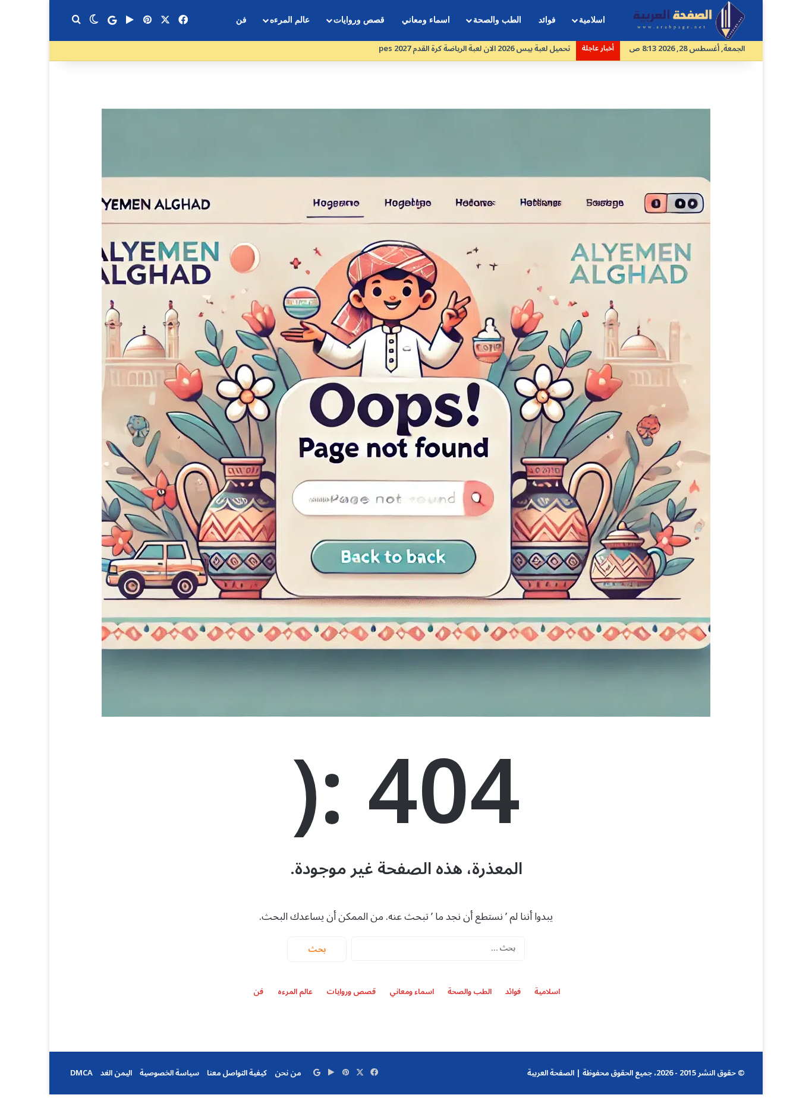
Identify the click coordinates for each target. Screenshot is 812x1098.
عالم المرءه (290, 19)
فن (241, 19)
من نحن (288, 1073)
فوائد (547, 19)
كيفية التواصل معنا (237, 1073)
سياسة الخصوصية (169, 1073)
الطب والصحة (497, 19)
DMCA (81, 1073)
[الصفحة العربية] (689, 20)
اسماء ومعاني (426, 19)
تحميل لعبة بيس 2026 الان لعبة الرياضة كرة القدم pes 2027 (474, 48)
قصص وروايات (359, 19)
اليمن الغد (116, 1073)
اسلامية (592, 19)
